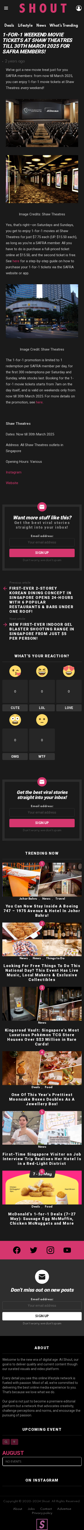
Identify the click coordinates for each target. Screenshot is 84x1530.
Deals (36, 1087)
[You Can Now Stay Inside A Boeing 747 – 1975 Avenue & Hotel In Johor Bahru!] (42, 880)
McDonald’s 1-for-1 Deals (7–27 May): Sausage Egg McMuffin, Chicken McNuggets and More (42, 1219)
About (17, 1509)
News (46, 898)
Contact (46, 1509)
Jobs (31, 1509)
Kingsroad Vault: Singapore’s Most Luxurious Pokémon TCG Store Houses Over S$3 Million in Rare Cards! (42, 1037)
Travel (60, 898)
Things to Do (55, 958)
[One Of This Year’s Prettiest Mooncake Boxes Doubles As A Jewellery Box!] (42, 1068)
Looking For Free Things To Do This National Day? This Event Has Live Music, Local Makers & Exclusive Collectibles (42, 973)
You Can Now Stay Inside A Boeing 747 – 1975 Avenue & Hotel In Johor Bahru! (42, 911)
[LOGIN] (79, 8)
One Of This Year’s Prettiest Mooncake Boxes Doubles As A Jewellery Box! (42, 1099)
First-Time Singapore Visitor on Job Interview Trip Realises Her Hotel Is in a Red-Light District (42, 1159)
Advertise (64, 1509)
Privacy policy (42, 1513)
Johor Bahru (28, 898)
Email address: (42, 536)
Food (48, 1087)
